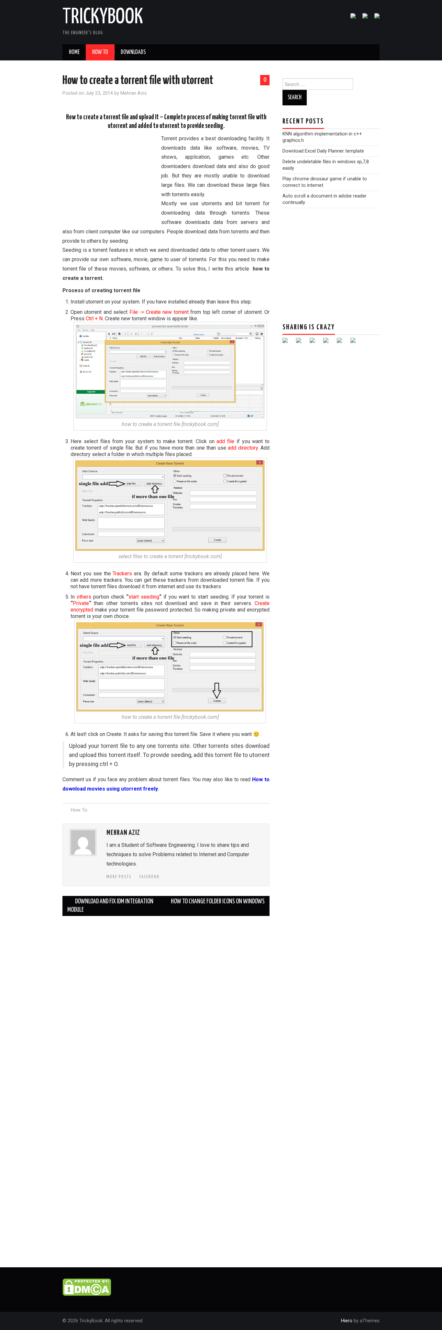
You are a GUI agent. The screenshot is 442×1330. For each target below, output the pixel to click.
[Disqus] (166, 1001)
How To (100, 52)
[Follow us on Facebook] (350, 18)
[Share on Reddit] (315, 343)
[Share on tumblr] (355, 343)
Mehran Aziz (133, 93)
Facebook (149, 877)
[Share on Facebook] (287, 343)
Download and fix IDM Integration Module (110, 906)
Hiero (346, 1321)
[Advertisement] (111, 178)
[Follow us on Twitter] (362, 18)
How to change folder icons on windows (218, 902)
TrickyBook (102, 17)
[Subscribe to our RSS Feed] (374, 18)
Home (74, 52)
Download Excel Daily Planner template (323, 151)
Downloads (133, 52)
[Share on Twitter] (301, 343)
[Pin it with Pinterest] (328, 343)
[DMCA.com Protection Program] (86, 1287)
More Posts (119, 877)
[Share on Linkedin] (342, 343)
